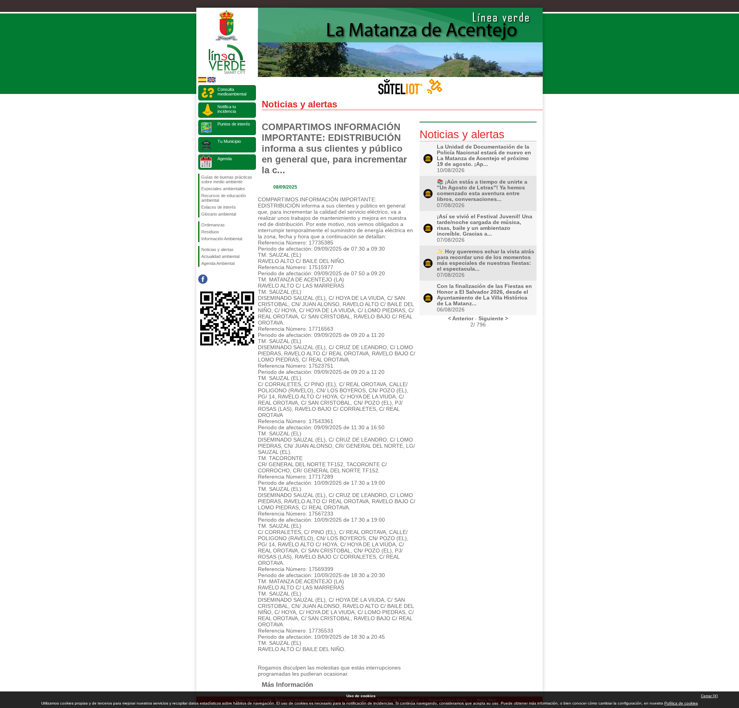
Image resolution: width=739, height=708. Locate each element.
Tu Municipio (229, 141)
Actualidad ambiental (220, 256)
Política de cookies (681, 703)
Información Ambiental (221, 238)
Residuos (210, 231)
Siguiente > (493, 318)
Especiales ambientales (223, 188)
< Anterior (460, 318)
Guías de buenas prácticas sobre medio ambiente (226, 179)
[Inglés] (211, 81)
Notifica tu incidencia (226, 109)
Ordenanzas (213, 225)
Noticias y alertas (217, 249)
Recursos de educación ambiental (223, 198)
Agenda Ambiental (217, 263)
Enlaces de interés (218, 207)
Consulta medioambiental (231, 91)
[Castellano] (202, 81)
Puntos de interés (233, 124)
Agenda (224, 158)
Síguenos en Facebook (202, 279)
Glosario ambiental (218, 214)
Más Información (287, 684)
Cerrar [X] (709, 696)
